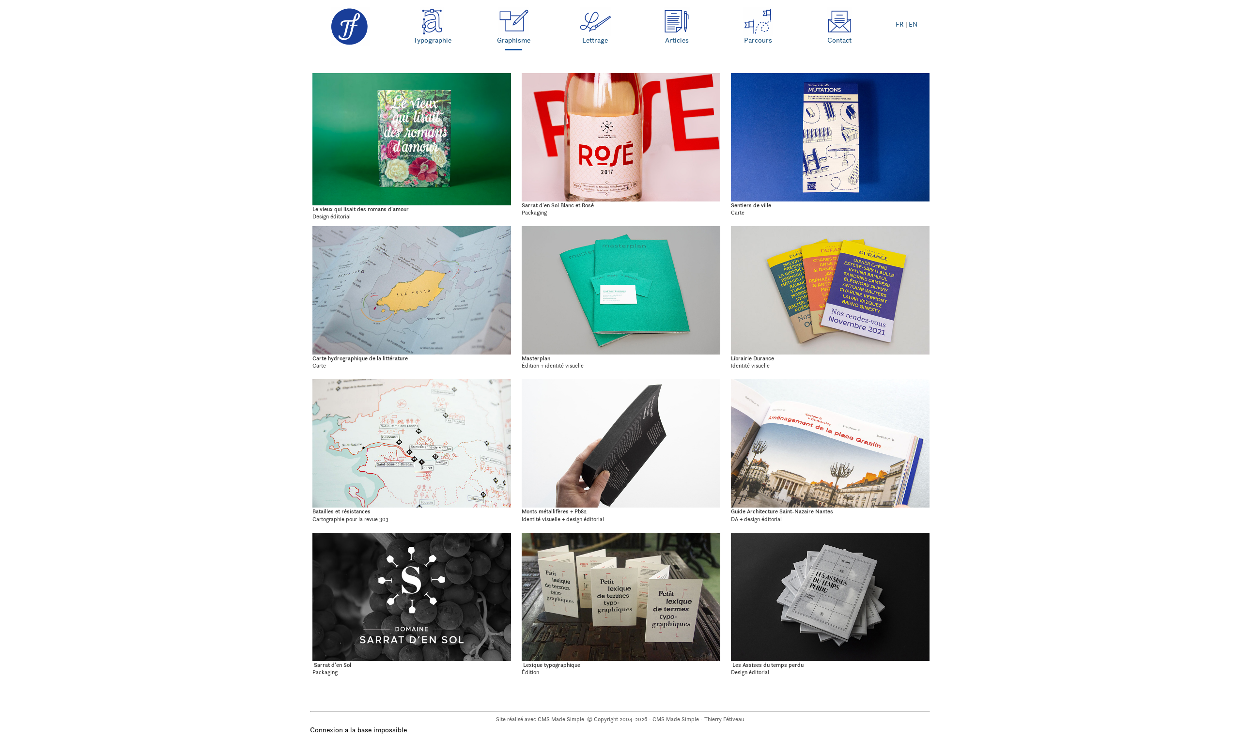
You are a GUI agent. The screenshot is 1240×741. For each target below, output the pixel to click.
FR (900, 24)
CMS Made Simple (562, 719)
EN (913, 24)
